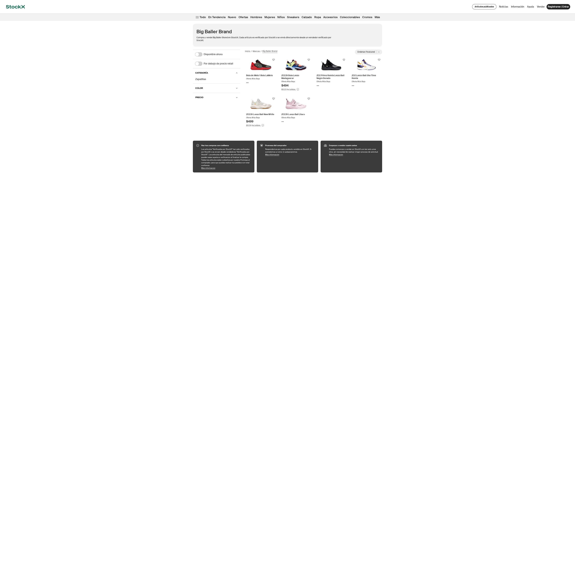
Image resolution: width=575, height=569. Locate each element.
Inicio (247, 51)
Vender (541, 6)
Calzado (307, 17)
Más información (226, 168)
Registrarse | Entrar (558, 6)
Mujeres (269, 17)
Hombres (256, 17)
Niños (281, 17)
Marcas (256, 51)
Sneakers (293, 17)
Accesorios (330, 17)
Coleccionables (350, 17)
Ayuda (530, 6)
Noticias (503, 6)
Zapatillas (200, 79)
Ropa (317, 17)
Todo (203, 17)
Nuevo (232, 17)
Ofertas (243, 17)
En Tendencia (217, 17)
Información (518, 7)
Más (377, 17)
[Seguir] (274, 60)
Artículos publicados (484, 6)
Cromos (367, 17)
